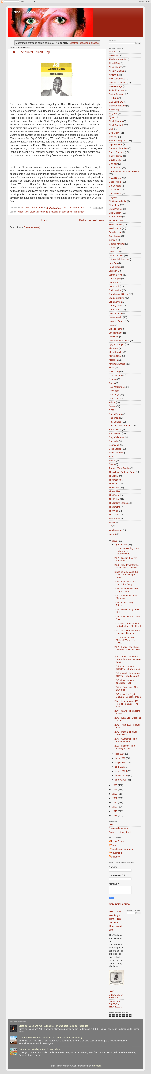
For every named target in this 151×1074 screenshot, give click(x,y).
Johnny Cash (115, 305)
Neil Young (114, 371)
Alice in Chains (116, 71)
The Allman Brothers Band (122, 472)
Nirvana (113, 379)
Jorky (113, 845)
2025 (115, 785)
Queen (112, 406)
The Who (113, 510)
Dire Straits (114, 189)
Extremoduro (115, 216)
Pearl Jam (114, 390)
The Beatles (115, 479)
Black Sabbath (116, 125)
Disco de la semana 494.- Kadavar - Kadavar (127, 631)
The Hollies (114, 491)
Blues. (33, 211)
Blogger (97, 1065)
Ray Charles (115, 421)
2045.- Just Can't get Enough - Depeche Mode (127, 695)
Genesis (113, 240)
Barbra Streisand (117, 105)
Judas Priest (115, 309)
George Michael (117, 243)
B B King (113, 98)
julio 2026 (120, 754)
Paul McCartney (117, 387)
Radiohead (114, 418)
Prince (112, 402)
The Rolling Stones (118, 503)
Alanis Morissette (117, 59)
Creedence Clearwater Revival (124, 171)
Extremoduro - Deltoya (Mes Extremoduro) (40, 1049)
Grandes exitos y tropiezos (122, 832)
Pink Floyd (114, 394)
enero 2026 (121, 779)
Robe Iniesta (115, 429)
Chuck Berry (115, 160)
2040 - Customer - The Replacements (125, 740)
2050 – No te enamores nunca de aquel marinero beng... (127, 659)
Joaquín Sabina (116, 298)
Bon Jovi (113, 136)
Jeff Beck (113, 282)
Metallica (113, 360)
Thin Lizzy (114, 514)
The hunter (78, 211)
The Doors (114, 487)
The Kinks (114, 495)
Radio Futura (115, 414)
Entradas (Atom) (32, 227)
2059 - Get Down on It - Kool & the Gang (126, 583)
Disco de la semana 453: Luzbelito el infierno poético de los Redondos (53, 1026)
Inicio (44, 220)
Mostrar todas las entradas (84, 42)
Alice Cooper (115, 67)
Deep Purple (115, 182)
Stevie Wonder (116, 452)
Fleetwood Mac (116, 220)
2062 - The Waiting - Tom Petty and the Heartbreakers (126, 551)
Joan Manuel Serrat (118, 294)
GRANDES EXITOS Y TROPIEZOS (115, 1004)
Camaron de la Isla (118, 148)
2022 (115, 798)
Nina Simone (115, 375)
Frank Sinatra (115, 224)
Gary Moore (115, 236)
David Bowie (115, 178)
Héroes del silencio (118, 259)
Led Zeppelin (115, 313)
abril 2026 (120, 767)
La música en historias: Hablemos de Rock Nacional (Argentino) (50, 1037)
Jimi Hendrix (115, 290)
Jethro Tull (114, 286)
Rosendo (113, 441)
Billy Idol (113, 113)
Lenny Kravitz (115, 317)
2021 (115, 802)
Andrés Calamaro (117, 82)
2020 (115, 806)
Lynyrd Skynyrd (116, 344)
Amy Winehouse (117, 78)
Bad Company (116, 102)
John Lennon (115, 302)
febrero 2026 (121, 775)
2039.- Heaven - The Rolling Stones (124, 747)
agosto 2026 (121, 544)
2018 (115, 815)
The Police (114, 499)
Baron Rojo (114, 109)
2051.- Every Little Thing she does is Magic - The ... (127, 650)
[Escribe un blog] (96, 208)
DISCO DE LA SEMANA (116, 996)
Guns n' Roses (116, 255)
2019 (115, 811)
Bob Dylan (114, 133)
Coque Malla (115, 167)
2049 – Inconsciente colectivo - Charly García (127, 667)
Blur (111, 129)
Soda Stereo (115, 449)
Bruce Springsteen (118, 140)
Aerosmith (114, 55)
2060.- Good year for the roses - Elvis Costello (126, 566)
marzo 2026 (121, 771)
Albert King (23, 211)
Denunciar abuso (119, 904)
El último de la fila (117, 201)
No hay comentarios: (74, 207)
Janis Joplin (115, 278)
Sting (111, 456)
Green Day (114, 251)
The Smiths (114, 507)
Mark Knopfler (116, 352)
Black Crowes (116, 121)
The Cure (113, 483)
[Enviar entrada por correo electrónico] (89, 207)
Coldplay (113, 164)
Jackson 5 (114, 271)
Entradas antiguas (91, 220)
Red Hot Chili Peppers (120, 425)
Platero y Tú (115, 398)
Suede (112, 460)
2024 (115, 789)
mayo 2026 (121, 762)
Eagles (112, 197)
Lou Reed (114, 336)
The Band (114, 476)
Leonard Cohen (116, 321)
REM (111, 410)
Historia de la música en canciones (54, 211)
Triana (112, 522)
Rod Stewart (115, 433)
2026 (115, 541)
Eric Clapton (115, 213)
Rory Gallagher (116, 437)
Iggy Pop (113, 263)
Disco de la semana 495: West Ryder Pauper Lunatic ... (126, 575)
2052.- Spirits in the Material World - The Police (125, 640)
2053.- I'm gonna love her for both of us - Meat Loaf (127, 624)
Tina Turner (114, 518)
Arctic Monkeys (116, 90)
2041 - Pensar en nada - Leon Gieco (126, 733)
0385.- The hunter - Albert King (30, 52)
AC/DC (112, 51)
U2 (110, 526)
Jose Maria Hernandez (122, 849)
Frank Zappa (115, 228)
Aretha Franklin (116, 94)
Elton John (114, 205)
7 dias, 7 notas (23, 12)
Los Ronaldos (116, 332)
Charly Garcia (116, 156)
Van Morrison (115, 530)
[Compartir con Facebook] (100, 208)
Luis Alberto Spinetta (119, 340)
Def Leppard (115, 185)
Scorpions (114, 445)
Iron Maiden (115, 267)
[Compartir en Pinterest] (102, 208)
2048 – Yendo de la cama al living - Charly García (127, 674)
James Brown (115, 274)
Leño (111, 325)
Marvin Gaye (115, 356)
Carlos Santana (116, 152)
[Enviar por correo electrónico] (94, 208)
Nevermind (116, 853)
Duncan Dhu (115, 193)
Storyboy (115, 856)
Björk (111, 117)
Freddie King (115, 232)
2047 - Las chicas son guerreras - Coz (125, 681)
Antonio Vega (115, 86)
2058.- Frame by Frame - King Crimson (126, 590)
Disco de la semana (119, 828)
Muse (111, 367)
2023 (115, 794)
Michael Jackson (117, 363)
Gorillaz (112, 247)
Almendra (113, 75)
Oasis (112, 383)
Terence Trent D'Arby (119, 468)
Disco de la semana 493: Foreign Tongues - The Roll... (126, 704)
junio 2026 (120, 758)
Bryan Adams (115, 144)
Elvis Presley (115, 209)
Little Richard (115, 329)
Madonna (113, 348)
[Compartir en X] (98, 208)
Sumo (112, 464)
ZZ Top (112, 534)
